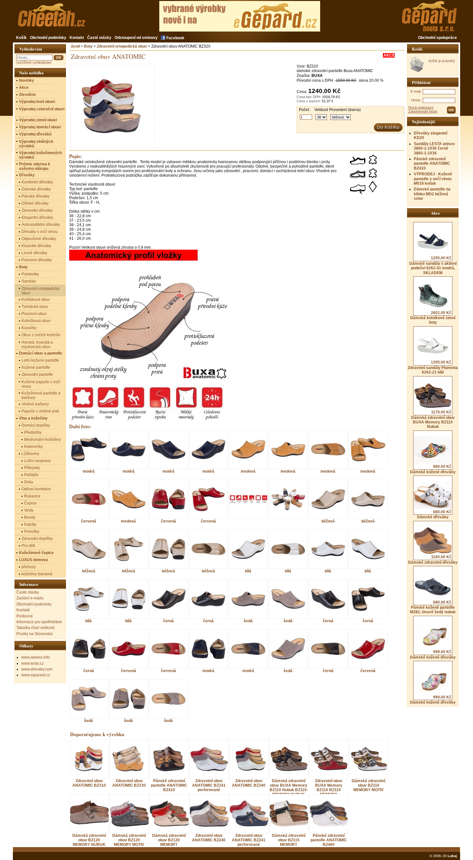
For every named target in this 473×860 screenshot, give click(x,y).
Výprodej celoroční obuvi (41, 109)
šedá (248, 621)
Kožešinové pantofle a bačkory (41, 395)
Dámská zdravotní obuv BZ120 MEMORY (169, 840)
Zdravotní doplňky (37, 539)
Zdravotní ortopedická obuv (122, 46)
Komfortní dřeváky (37, 182)
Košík (21, 37)
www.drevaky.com (36, 669)
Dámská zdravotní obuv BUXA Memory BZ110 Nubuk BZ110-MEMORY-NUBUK (289, 788)
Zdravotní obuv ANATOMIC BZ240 (209, 837)
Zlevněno (27, 95)
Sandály (29, 281)
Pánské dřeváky (36, 196)
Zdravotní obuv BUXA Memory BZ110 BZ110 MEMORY (328, 788)
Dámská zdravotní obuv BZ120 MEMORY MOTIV (129, 840)
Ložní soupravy (37, 461)
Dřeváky (27, 175)
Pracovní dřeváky (37, 260)
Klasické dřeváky (36, 246)
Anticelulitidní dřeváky (41, 225)
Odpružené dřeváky (39, 239)
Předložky (33, 432)
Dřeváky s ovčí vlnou (40, 232)
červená (88, 521)
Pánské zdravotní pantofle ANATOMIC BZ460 (329, 840)
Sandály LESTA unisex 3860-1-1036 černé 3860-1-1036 (434, 148)
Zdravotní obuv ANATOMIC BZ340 (248, 783)
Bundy (29, 517)
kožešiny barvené (37, 574)
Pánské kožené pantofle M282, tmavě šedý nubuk (433, 607)
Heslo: (416, 100)
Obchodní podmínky (48, 37)
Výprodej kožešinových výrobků (40, 155)
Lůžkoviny (30, 454)
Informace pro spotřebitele (39, 622)
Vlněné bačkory (35, 404)
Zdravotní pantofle (37, 374)
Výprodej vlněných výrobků (36, 143)
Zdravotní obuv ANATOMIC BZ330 (129, 783)
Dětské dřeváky (35, 203)
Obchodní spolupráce (437, 37)
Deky (28, 482)
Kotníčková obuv (36, 321)
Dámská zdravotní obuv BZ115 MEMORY (288, 840)
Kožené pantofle (36, 367)
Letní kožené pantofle (40, 360)
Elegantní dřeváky (37, 217)
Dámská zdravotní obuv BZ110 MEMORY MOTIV (368, 785)
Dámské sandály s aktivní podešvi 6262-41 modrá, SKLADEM (433, 265)
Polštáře (31, 475)
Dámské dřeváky (434, 514)
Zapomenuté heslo (422, 111)
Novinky (26, 80)
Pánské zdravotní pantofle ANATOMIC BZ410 (432, 164)
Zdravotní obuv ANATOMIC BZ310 (89, 783)
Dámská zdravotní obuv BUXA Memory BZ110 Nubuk (433, 419)
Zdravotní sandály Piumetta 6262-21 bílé (433, 367)
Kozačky (29, 328)
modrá (89, 471)
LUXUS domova (33, 560)
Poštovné (24, 616)
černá (168, 621)
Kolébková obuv (36, 299)
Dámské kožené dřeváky (433, 469)
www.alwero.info (35, 657)
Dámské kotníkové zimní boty (432, 317)
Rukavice (32, 496)
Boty (88, 46)
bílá (248, 571)
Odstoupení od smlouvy (136, 37)
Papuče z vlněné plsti (40, 411)
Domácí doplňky (36, 425)
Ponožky (31, 531)
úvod (75, 46)
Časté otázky (99, 37)
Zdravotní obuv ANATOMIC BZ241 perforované (248, 840)
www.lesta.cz (32, 663)
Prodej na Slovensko (34, 634)
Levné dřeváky (34, 253)
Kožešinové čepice (36, 553)
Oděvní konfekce (36, 489)
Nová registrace (420, 107)
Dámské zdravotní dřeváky (433, 559)
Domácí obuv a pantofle (40, 353)
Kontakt (77, 37)
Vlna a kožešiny (33, 418)
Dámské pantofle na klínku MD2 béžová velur (432, 194)
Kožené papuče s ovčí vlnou (41, 384)
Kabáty (30, 524)
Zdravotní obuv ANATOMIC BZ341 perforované (209, 785)
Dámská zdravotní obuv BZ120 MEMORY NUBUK (89, 840)
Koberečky (33, 446)
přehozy (29, 567)
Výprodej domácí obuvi (40, 127)
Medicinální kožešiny (42, 439)
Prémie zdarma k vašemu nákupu (34, 166)
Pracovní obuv (34, 314)
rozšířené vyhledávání (33, 62)
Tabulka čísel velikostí (35, 627)
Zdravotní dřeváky (37, 210)
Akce (24, 87)
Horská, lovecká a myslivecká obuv (37, 344)
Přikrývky (32, 468)
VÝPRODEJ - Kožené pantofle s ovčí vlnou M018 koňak (433, 179)
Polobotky (30, 274)
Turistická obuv (35, 307)
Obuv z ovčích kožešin (41, 335)
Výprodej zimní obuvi (38, 120)
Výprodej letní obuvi (37, 102)
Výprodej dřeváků (35, 134)
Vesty (28, 510)
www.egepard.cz (35, 675)
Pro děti (28, 546)
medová (248, 471)
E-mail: (416, 91)
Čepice (30, 503)
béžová (328, 521)
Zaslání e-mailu (29, 598)
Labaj (452, 856)
